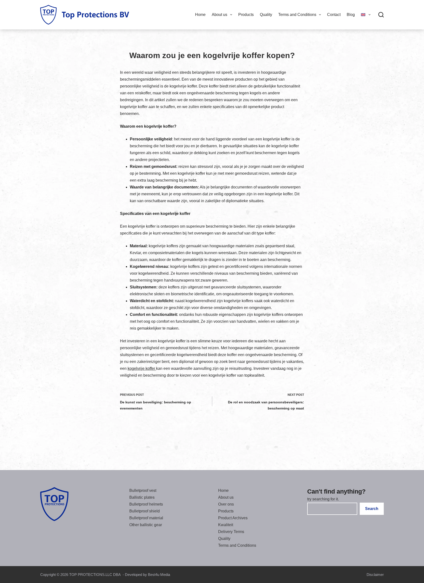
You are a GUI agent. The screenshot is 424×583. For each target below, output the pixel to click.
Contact (334, 14)
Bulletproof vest (142, 490)
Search (371, 509)
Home (200, 14)
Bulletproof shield (144, 511)
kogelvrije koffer (142, 368)
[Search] (381, 14)
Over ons (226, 504)
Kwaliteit (225, 525)
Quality (266, 14)
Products (246, 14)
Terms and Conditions (297, 14)
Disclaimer (375, 574)
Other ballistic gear (145, 525)
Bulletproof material (146, 518)
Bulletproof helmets (146, 504)
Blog (351, 14)
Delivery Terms (231, 532)
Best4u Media (159, 574)
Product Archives (233, 518)
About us (219, 14)
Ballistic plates (142, 497)
